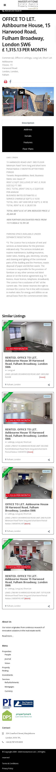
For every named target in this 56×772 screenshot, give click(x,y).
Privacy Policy (7, 768)
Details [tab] (28, 135)
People (8, 654)
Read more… (7, 636)
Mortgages (9, 686)
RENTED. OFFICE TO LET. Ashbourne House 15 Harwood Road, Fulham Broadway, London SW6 (26, 434)
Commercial (8, 57)
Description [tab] (28, 122)
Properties (6, 651)
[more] (42, 377)
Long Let (37, 57)
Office (18, 57)
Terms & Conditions (10, 763)
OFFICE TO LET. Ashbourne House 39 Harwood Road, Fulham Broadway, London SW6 (26, 507)
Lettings (28, 57)
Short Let (47, 57)
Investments (7, 675)
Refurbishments (12, 682)
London (14, 71)
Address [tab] (28, 129)
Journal (8, 659)
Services (6, 679)
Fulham (5, 74)
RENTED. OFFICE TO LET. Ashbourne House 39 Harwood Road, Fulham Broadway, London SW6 (26, 362)
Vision (7, 663)
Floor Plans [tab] (28, 148)
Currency (9, 691)
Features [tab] (28, 142)
